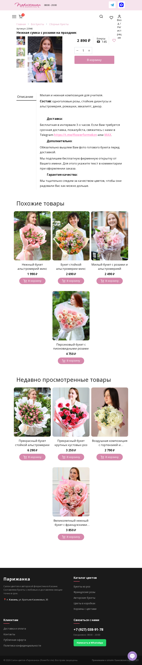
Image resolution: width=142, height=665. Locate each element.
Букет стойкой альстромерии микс (71, 266)
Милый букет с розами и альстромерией (109, 266)
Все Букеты (37, 24)
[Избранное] (112, 17)
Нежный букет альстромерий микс (32, 266)
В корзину (94, 60)
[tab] (26, 97)
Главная (21, 24)
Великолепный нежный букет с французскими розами (71, 525)
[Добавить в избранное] (114, 40)
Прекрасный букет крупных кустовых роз (71, 443)
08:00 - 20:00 (50, 5)
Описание (25, 96)
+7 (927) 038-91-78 (88, 629)
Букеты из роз (82, 586)
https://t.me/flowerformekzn (75, 135)
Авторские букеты (84, 597)
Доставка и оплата (14, 628)
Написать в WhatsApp (90, 642)
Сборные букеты (59, 24)
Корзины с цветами (85, 608)
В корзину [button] (34, 280)
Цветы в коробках (84, 603)
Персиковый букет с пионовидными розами (71, 346)
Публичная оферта (14, 639)
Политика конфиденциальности (22, 645)
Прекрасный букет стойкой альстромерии (32, 443)
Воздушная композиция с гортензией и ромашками (109, 445)
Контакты (9, 634)
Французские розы (84, 592)
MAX (107, 135)
